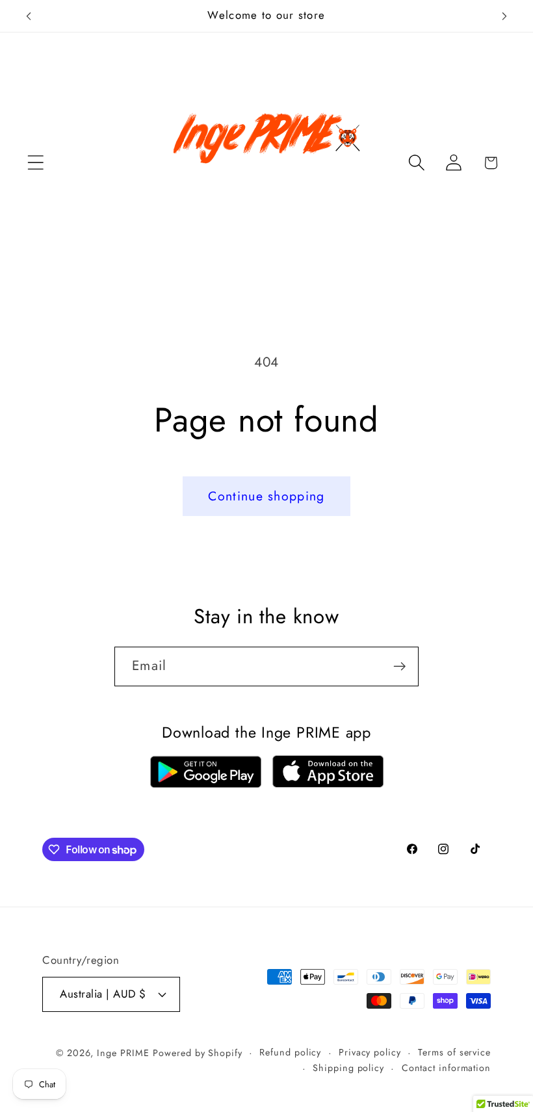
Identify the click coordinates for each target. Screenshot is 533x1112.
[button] (35, 162)
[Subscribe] (399, 666)
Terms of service (454, 1052)
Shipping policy (348, 1067)
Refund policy (290, 1052)
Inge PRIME (123, 1052)
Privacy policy (370, 1052)
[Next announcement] (504, 16)
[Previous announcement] (28, 16)
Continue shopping (266, 496)
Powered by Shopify (197, 1052)
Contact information (446, 1067)
